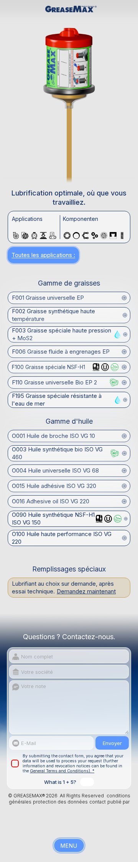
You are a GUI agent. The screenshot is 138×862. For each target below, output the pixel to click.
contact (97, 802)
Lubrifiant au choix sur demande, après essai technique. (64, 587)
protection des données (60, 802)
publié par (118, 802)
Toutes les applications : (43, 255)
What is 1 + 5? (60, 782)
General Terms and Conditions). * (62, 770)
